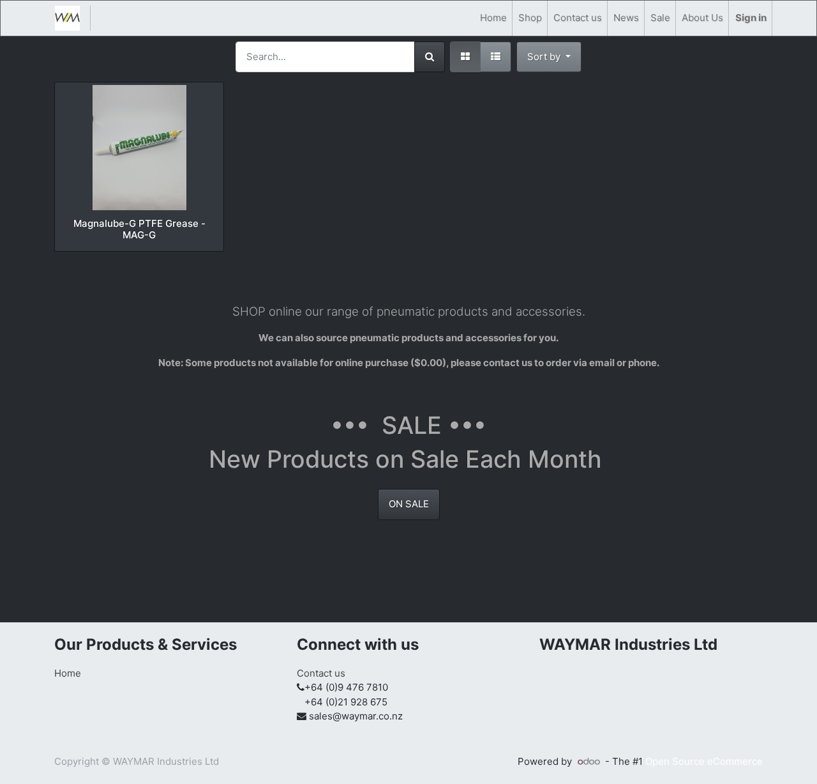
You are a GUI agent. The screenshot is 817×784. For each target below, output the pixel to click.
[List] (495, 57)
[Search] (429, 57)
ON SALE (409, 504)
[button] (548, 57)
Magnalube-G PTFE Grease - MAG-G (139, 229)
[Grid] (465, 57)
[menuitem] (493, 18)
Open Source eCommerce (704, 761)
